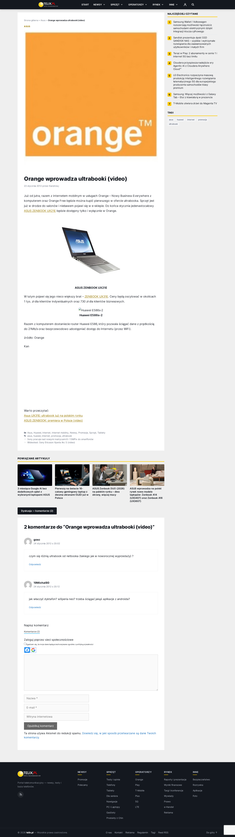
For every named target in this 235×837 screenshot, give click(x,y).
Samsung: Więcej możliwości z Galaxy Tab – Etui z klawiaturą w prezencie (194, 96)
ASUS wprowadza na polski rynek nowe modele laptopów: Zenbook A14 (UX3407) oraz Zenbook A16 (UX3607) (146, 495)
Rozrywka (198, 785)
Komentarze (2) (32, 631)
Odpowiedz (35, 564)
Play (137, 785)
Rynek (156, 4)
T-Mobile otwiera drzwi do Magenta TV (195, 103)
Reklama (168, 812)
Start (85, 4)
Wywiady (169, 796)
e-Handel (169, 807)
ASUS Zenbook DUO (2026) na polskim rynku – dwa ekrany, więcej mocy (108, 491)
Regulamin (142, 832)
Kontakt (119, 832)
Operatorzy (136, 4)
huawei (37, 436)
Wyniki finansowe (173, 785)
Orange (139, 779)
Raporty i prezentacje (175, 779)
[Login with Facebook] (27, 650)
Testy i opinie (113, 779)
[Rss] (21, 794)
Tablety (101, 432)
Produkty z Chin (114, 818)
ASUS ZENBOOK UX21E (40, 210)
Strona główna (31, 20)
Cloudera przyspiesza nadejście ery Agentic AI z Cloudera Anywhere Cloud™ (193, 66)
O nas (109, 832)
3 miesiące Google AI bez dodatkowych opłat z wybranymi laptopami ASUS (34, 491)
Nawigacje (112, 801)
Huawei (37, 432)
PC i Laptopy (113, 807)
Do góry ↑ (211, 832)
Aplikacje (197, 790)
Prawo (167, 801)
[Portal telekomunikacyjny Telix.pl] (29, 774)
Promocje (83, 432)
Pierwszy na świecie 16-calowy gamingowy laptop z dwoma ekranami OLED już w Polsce (72, 493)
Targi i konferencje (173, 790)
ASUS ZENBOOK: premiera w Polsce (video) (53, 420)
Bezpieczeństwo (201, 779)
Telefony (110, 785)
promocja (56, 436)
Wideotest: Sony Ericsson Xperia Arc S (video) (51, 442)
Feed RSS (163, 832)
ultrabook (67, 436)
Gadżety (110, 812)
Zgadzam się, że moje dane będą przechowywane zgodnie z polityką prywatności (59, 644)
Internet (46, 432)
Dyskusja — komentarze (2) (37, 510)
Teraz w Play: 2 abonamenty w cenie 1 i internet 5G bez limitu (195, 55)
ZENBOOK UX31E (96, 296)
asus (29, 436)
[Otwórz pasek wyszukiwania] (193, 4)
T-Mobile (139, 790)
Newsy (97, 4)
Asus (43, 20)
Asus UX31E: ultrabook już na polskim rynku (53, 415)
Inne (172, 4)
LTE (137, 807)
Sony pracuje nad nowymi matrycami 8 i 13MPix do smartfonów (60, 439)
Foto (195, 796)
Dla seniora (112, 796)
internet (46, 436)
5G (136, 801)
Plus (137, 796)
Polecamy (83, 785)
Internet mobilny (60, 432)
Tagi (153, 832)
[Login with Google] (33, 650)
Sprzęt (115, 4)
